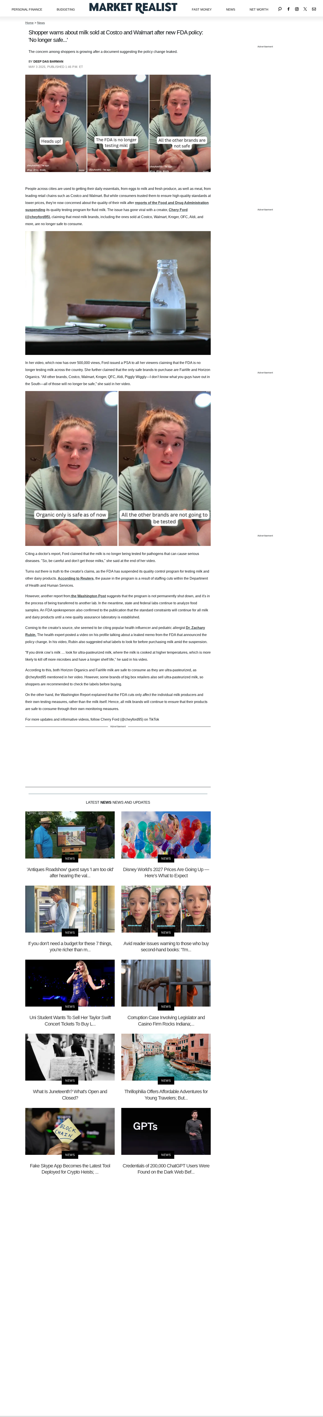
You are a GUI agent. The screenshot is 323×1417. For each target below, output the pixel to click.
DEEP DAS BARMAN (48, 61)
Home (29, 22)
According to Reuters (76, 578)
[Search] (280, 8)
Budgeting (66, 9)
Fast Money (202, 9)
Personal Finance (27, 9)
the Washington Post (88, 596)
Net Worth (259, 9)
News (230, 9)
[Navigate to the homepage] (133, 8)
